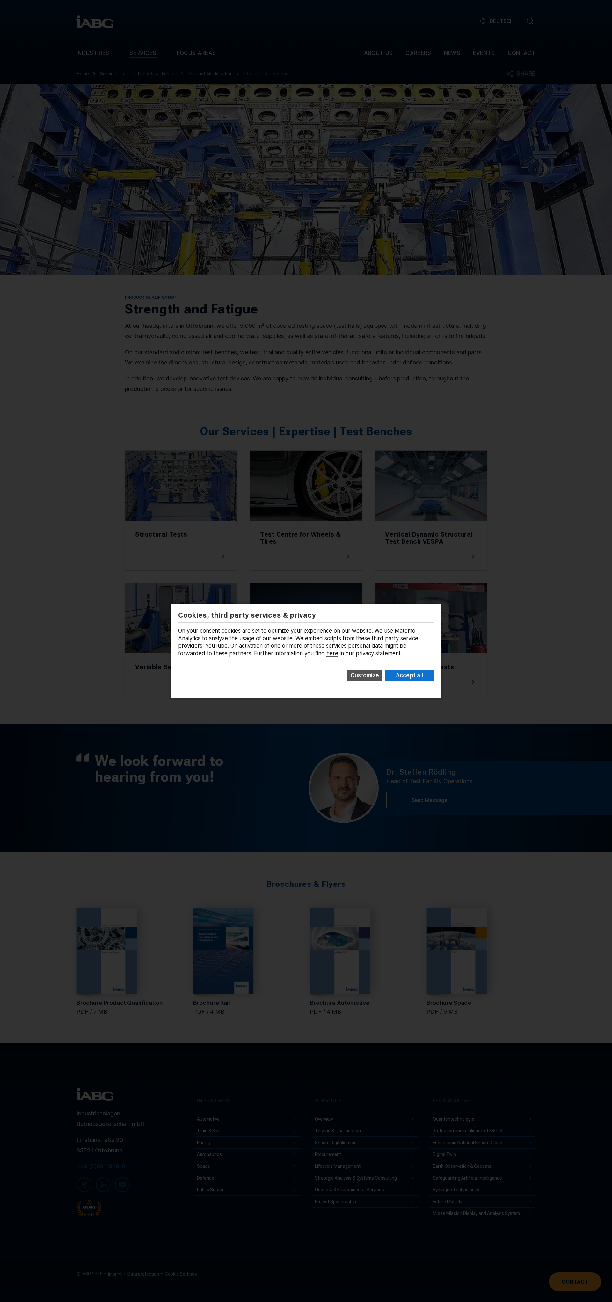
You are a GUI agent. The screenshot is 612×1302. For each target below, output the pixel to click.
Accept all (409, 675)
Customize (365, 675)
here (332, 653)
